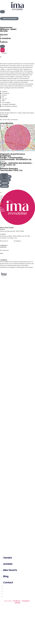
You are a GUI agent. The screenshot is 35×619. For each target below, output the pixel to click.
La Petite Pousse (2, 209)
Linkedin (17, 603)
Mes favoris (10, 570)
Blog (5, 576)
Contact (8, 582)
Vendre (7, 557)
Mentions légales (3, 190)
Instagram (25, 601)
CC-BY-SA (32, 150)
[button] (4, 177)
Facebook (16, 601)
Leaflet (8, 150)
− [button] (2, 129)
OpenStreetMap (20, 150)
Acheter (8, 564)
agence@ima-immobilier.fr (9, 255)
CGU (1, 194)
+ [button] (2, 126)
